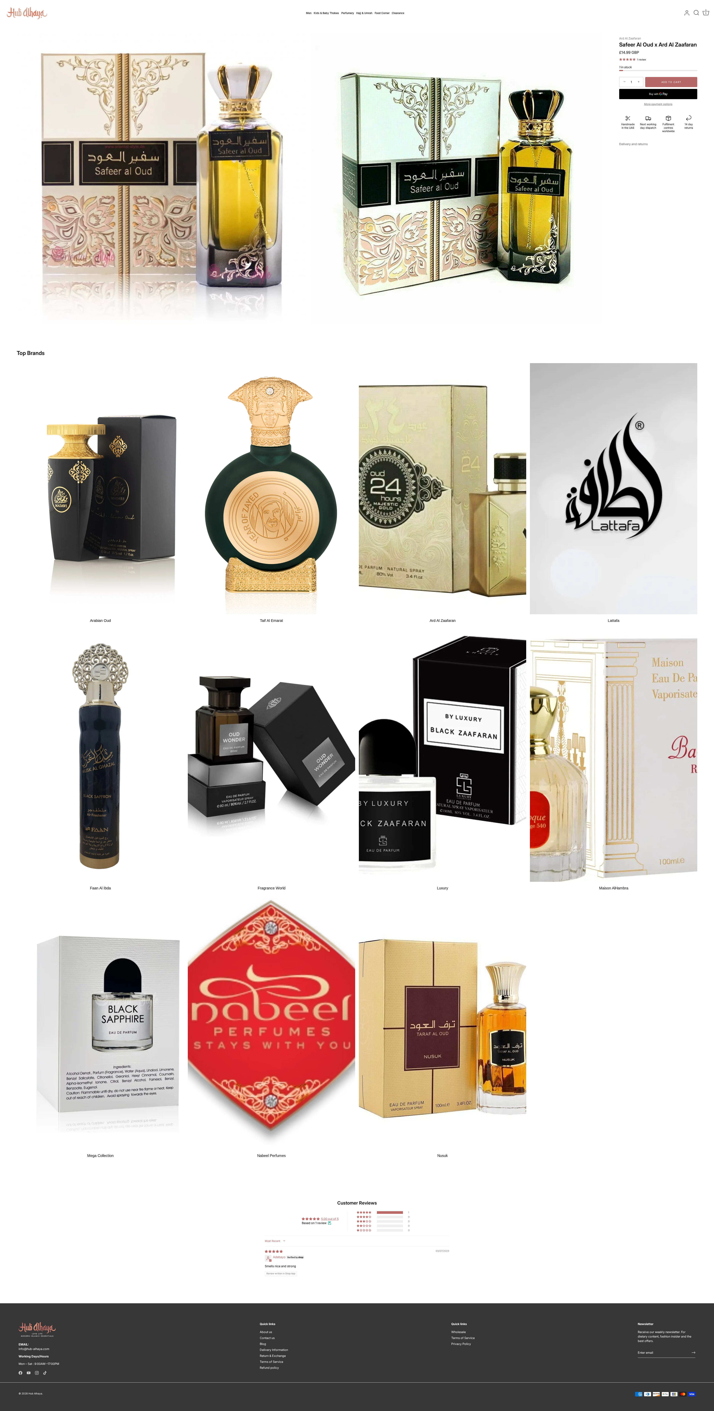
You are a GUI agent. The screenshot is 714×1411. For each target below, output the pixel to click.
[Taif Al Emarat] (271, 488)
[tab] (635, 144)
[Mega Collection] (100, 1023)
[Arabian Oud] (100, 488)
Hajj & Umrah (364, 13)
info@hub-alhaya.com (34, 1349)
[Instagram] (37, 1373)
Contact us (267, 1338)
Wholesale (458, 1332)
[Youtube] (28, 1373)
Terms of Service (271, 1362)
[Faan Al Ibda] (100, 756)
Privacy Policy (461, 1344)
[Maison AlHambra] (613, 756)
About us (266, 1332)
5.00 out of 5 (330, 1219)
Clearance (398, 13)
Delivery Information (274, 1350)
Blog (263, 1344)
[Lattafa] (613, 488)
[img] (274, 1251)
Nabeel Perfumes (271, 1156)
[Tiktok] (45, 1373)
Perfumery (347, 13)
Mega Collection (100, 1156)
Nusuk (442, 1156)
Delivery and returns (633, 144)
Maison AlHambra (613, 888)
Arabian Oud (100, 621)
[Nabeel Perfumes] (271, 1023)
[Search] (696, 13)
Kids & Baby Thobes (326, 13)
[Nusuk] (442, 1023)
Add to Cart (671, 82)
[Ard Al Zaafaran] (442, 488)
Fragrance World (271, 888)
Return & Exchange (273, 1356)
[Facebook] (20, 1373)
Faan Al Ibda (100, 888)
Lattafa (613, 621)
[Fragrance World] (271, 756)
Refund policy (269, 1368)
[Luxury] (442, 756)
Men (308, 13)
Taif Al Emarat (271, 621)
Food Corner (382, 13)
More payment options (658, 104)
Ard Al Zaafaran (630, 38)
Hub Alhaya (35, 1393)
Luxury (442, 888)
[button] (364, 1212)
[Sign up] (693, 1352)
